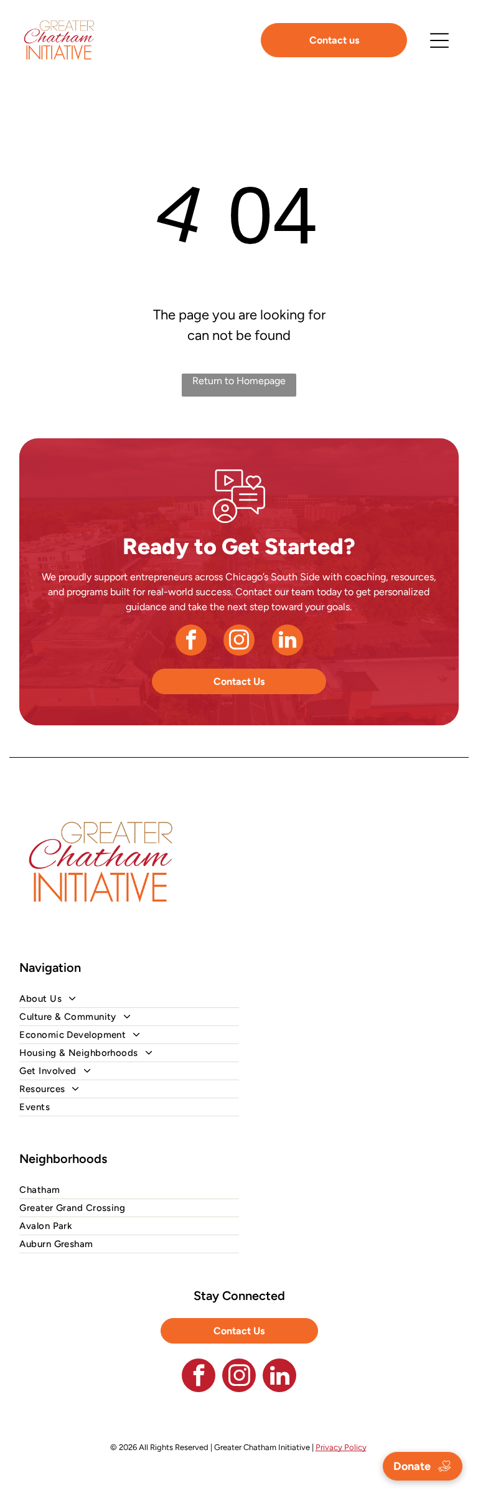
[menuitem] (238, 999)
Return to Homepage (239, 381)
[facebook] (191, 641)
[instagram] (239, 641)
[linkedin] (287, 641)
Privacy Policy (341, 1447)
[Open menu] (439, 40)
